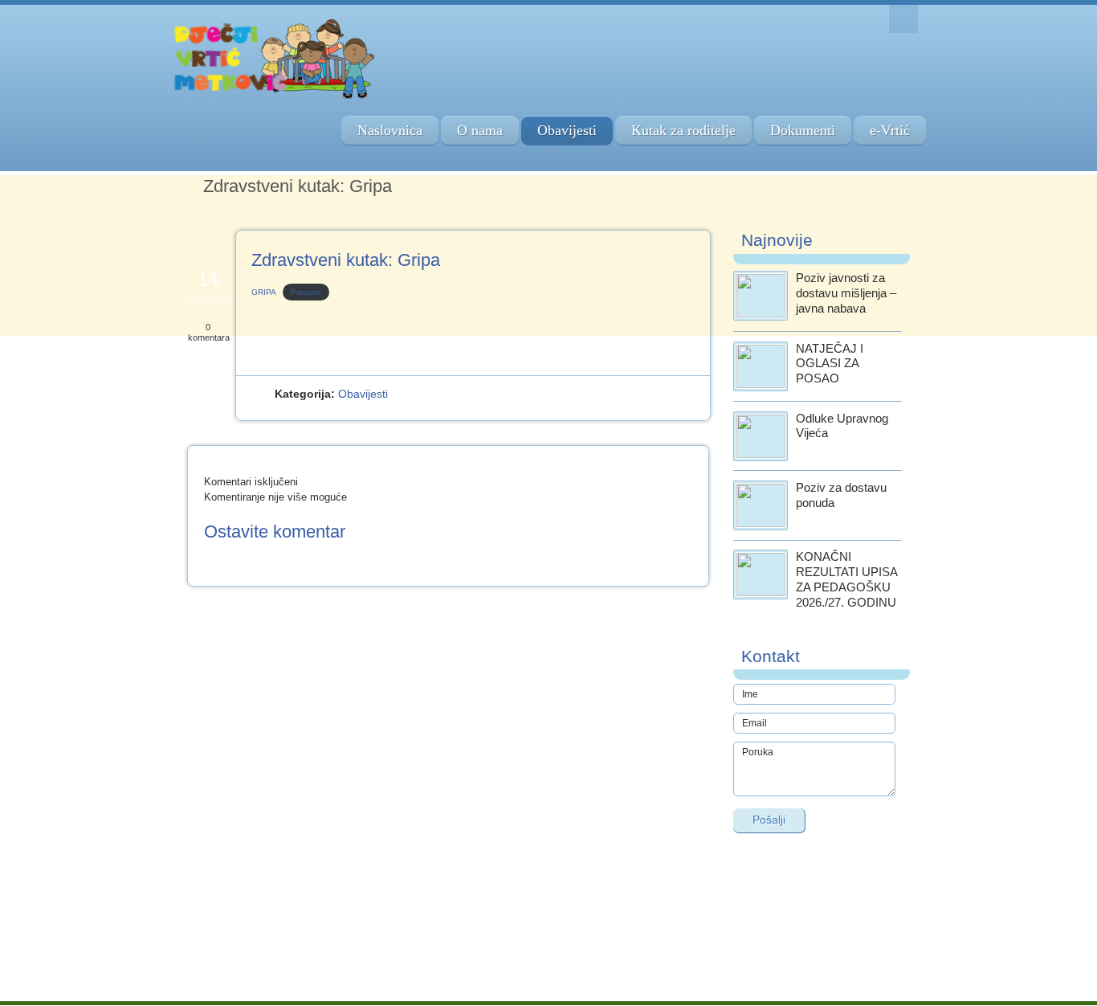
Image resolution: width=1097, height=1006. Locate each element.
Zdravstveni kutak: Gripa (345, 260)
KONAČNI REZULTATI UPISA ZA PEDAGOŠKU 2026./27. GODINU (846, 579)
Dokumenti (802, 130)
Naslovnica (389, 130)
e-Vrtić (890, 130)
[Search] (903, 19)
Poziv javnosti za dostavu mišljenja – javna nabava (846, 293)
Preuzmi (305, 292)
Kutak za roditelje (683, 130)
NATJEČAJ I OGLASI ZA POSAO (829, 363)
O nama (480, 130)
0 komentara (209, 332)
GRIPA (263, 292)
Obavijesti (567, 130)
